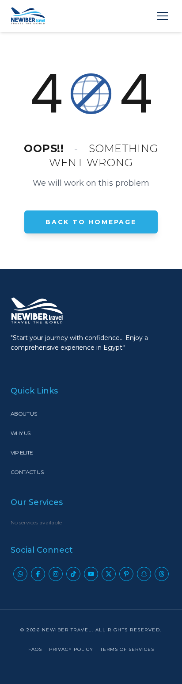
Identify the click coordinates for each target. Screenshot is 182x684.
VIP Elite (22, 452)
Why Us (20, 433)
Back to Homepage (91, 222)
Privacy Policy (71, 649)
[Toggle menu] (162, 15)
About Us (24, 413)
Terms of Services (127, 649)
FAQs (35, 649)
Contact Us (27, 472)
